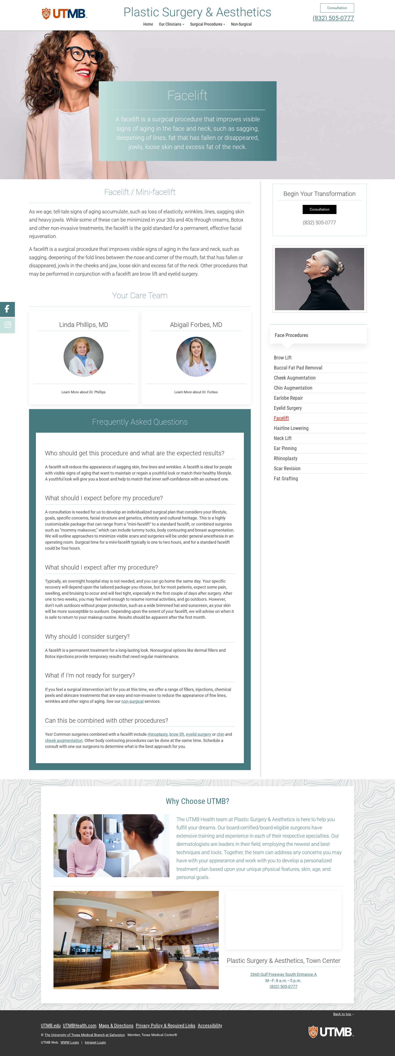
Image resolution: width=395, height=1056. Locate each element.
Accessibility (210, 1025)
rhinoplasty (158, 734)
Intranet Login (95, 1042)
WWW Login (70, 1042)
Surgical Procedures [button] (206, 24)
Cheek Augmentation (295, 378)
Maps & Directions (116, 1025)
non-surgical (132, 701)
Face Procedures (291, 335)
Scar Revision (287, 468)
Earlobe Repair (288, 398)
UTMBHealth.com (79, 1025)
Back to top (342, 1014)
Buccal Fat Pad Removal (298, 368)
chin (220, 734)
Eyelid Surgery (288, 408)
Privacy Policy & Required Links (165, 1025)
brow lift (176, 734)
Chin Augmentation (293, 388)
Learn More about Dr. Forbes (196, 392)
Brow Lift (283, 358)
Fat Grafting (286, 478)
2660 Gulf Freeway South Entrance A (283, 974)
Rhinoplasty (285, 458)
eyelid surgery (198, 734)
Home (148, 24)
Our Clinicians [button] (170, 24)
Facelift (281, 418)
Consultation (337, 8)
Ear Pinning (285, 448)
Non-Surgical (241, 24)
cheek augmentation (64, 740)
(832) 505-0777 (333, 18)
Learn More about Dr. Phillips (83, 392)
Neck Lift (283, 438)
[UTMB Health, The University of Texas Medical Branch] (331, 1033)
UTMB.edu (51, 1025)
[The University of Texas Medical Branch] (65, 15)
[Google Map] (283, 920)
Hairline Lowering (291, 428)
